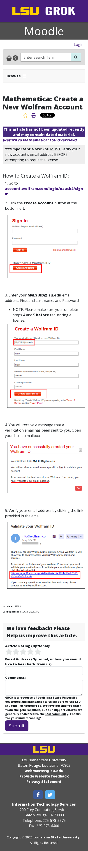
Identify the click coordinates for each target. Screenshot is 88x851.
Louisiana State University (56, 837)
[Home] (9, 57)
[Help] (15, 57)
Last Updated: (11, 611)
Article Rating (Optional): (27, 646)
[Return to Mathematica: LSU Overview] (39, 140)
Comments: (15, 677)
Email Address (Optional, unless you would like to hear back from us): (43, 661)
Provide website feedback (44, 776)
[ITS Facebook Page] (38, 794)
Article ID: (8, 606)
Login (78, 44)
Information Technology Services (44, 804)
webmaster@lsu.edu (44, 770)
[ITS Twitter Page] (50, 794)
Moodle (44, 31)
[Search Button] (76, 57)
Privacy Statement (44, 781)
